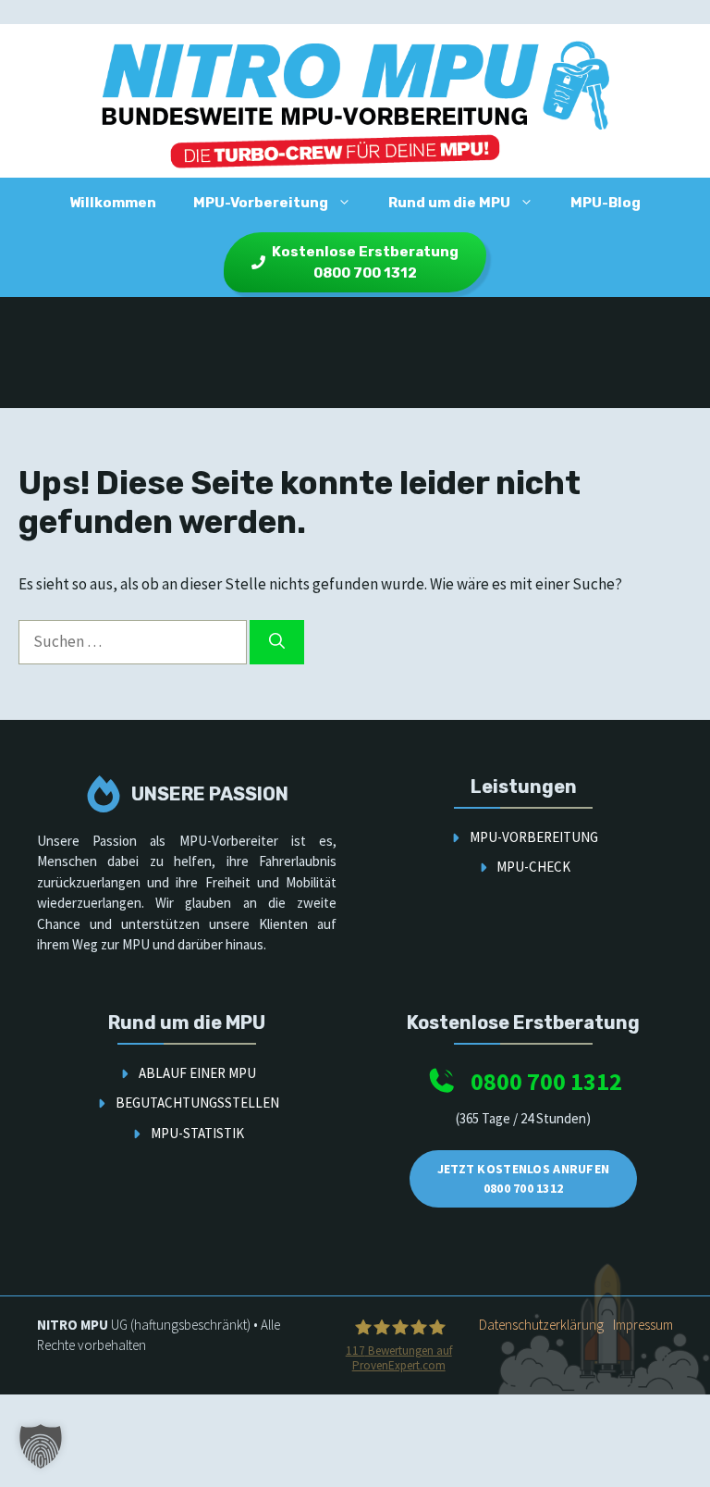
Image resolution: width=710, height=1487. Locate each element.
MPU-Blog (605, 202)
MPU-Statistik (197, 1133)
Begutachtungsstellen (197, 1102)
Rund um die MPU (449, 202)
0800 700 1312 (546, 1081)
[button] (40, 1446)
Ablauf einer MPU (197, 1073)
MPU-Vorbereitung (260, 202)
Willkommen (112, 202)
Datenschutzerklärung (541, 1324)
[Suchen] (277, 642)
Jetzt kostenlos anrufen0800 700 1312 (523, 1178)
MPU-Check (533, 866)
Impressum (643, 1324)
